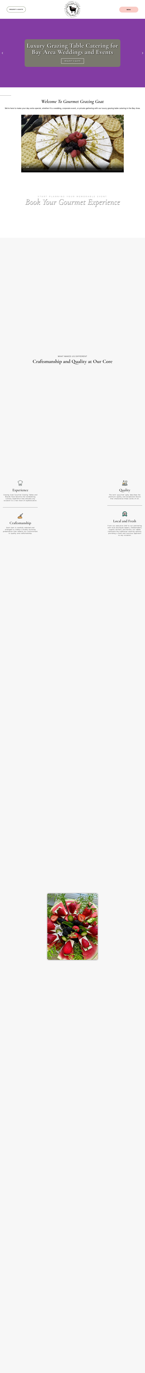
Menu (129, 9)
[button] (2, 53)
